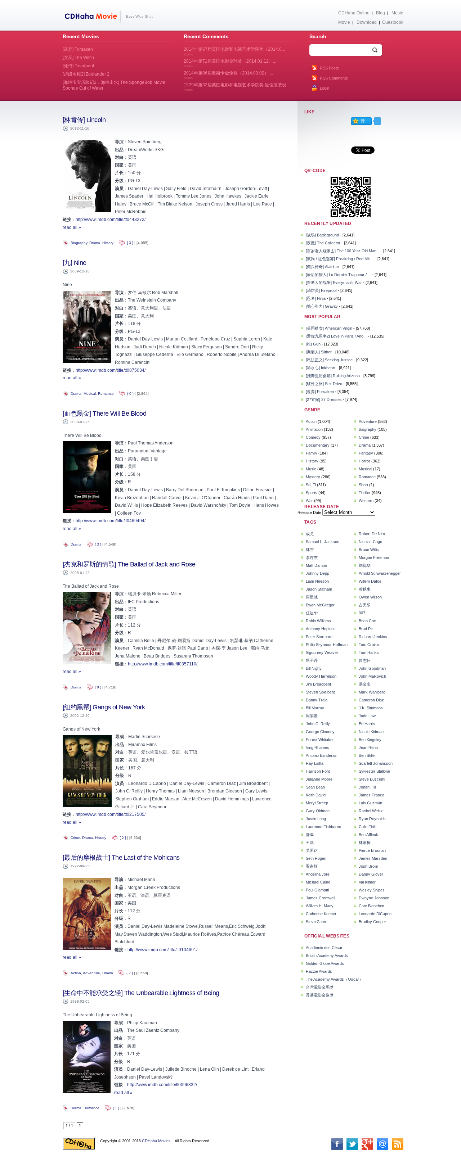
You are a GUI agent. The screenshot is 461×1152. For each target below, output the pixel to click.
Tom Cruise (369, 644)
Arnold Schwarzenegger (380, 573)
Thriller (365, 493)
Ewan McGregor (320, 605)
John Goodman (372, 668)
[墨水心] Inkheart (320, 368)
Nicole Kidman (371, 731)
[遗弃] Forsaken (320, 391)
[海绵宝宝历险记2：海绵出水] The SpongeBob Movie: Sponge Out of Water (114, 85)
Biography (79, 243)
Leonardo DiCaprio (375, 914)
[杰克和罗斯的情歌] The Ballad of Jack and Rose (129, 564)
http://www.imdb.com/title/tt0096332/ (162, 1084)
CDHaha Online (354, 12)
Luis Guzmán (370, 803)
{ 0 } (130, 394)
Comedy (313, 437)
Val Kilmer (367, 882)
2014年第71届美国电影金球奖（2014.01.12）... (230, 63)
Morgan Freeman (374, 557)
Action (76, 973)
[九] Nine (74, 262)
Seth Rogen (316, 858)
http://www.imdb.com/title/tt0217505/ (111, 814)
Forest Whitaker (320, 739)
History (107, 243)
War (309, 500)
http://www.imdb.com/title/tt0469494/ (111, 520)
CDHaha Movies (156, 1141)
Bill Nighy (314, 668)
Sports (311, 493)
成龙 (310, 534)
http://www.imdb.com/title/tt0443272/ (111, 219)
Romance (106, 394)
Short (363, 485)
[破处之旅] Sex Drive (324, 383)
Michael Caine (318, 882)
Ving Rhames (317, 747)
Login (324, 88)
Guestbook (392, 22)
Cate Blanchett (371, 906)
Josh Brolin (368, 866)
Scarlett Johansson (376, 763)
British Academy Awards (327, 955)
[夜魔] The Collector (323, 243)
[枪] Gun (313, 344)
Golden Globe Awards (325, 963)
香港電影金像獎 (320, 995)
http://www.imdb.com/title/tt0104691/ (162, 949)
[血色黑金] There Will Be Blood (104, 413)
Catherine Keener (321, 914)
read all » (72, 227)
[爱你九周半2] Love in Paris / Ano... (336, 336)
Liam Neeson (317, 581)
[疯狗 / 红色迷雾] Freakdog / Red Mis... (340, 259)
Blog (380, 12)
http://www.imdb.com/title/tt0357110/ (162, 664)
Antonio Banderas (321, 755)
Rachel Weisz (371, 811)
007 (362, 613)
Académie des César (324, 947)
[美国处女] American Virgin (329, 328)
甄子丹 (312, 660)
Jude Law (367, 716)
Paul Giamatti (317, 890)
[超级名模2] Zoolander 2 (86, 74)
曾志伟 (365, 660)
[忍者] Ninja (316, 298)
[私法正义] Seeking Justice (329, 360)
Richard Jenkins (373, 636)
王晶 (310, 842)
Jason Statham (319, 589)
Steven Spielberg (320, 692)
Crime (75, 838)
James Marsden (373, 858)
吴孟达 (312, 850)
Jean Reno (368, 747)
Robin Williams (318, 621)
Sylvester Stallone (374, 771)
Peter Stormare (319, 636)
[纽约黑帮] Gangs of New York (104, 707)
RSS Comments (334, 78)
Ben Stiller (367, 755)
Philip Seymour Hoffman (327, 644)
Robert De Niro (372, 534)
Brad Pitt (366, 629)
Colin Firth (367, 827)
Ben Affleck (368, 834)
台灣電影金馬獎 (320, 987)
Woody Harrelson (321, 676)
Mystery (313, 477)
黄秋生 (365, 589)
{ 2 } (123, 838)
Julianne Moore (319, 779)
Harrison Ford (318, 771)
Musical (90, 394)
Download (367, 22)
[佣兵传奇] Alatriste (322, 267)
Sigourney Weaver (322, 652)
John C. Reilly (318, 724)
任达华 (312, 613)
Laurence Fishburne (323, 827)
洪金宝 (365, 684)
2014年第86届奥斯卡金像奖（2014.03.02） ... (228, 75)
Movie (344, 22)
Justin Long (316, 819)
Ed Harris (367, 724)
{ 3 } (130, 243)
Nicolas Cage (370, 541)
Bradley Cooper (372, 922)
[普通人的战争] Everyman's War (334, 282)
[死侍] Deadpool (78, 65)
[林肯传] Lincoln (84, 119)
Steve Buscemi (372, 779)
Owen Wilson (370, 597)
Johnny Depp (317, 573)
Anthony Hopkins (321, 629)
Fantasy (366, 453)
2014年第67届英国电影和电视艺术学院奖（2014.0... (234, 51)
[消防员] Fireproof (321, 290)
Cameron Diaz (371, 700)
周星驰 (312, 597)
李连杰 (312, 557)
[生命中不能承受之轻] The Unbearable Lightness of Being (141, 993)
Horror (364, 461)
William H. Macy (320, 906)
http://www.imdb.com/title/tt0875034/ (111, 370)
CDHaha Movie (92, 18)
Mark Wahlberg (372, 692)
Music (397, 12)
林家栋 (365, 842)
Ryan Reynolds (372, 819)
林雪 (310, 549)
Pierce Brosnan (372, 850)
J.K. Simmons (371, 708)
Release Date (309, 512)
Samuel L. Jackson (322, 541)
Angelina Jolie (318, 874)
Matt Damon (316, 565)
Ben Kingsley (370, 739)
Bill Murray (315, 708)
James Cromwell (320, 898)
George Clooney (320, 731)
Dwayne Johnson (374, 898)
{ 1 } (116, 1108)
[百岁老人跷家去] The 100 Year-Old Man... (343, 251)
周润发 (312, 716)
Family (311, 453)
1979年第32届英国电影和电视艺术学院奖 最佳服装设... (237, 87)
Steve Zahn (316, 922)
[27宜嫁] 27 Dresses (324, 399)
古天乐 (365, 605)
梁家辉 (312, 866)
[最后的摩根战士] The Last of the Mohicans (121, 857)
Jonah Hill (367, 787)
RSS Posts (329, 68)
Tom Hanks (369, 652)
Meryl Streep (317, 803)
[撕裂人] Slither (319, 352)
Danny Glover (371, 874)
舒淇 (310, 834)
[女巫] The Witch (78, 57)
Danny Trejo (316, 700)
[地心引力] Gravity (322, 306)
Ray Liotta (314, 763)
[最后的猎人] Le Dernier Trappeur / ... (338, 274)
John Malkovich (372, 676)
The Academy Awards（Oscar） (334, 979)
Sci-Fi (311, 485)
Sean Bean (315, 787)
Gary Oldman (318, 811)
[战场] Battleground (322, 235)
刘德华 (365, 565)
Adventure (91, 973)
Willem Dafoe (370, 581)
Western (366, 500)
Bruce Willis (369, 549)
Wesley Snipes (372, 890)
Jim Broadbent (318, 684)
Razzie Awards (319, 971)
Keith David (316, 795)
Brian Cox (367, 621)
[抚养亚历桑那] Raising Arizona (333, 376)
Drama (94, 243)
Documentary (318, 445)
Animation (314, 429)
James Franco (371, 795)
